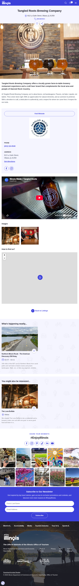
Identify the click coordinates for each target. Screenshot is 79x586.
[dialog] (3, 583)
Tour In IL (55, 526)
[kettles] (10, 236)
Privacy (53, 549)
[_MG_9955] (30, 236)
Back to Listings (41, 311)
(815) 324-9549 (9, 146)
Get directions (9, 161)
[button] (40, 277)
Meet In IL (7, 526)
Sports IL (65, 526)
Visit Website (39, 114)
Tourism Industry (41, 526)
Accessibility (19, 526)
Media (29, 526)
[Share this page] (42, 23)
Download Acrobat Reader (11, 572)
